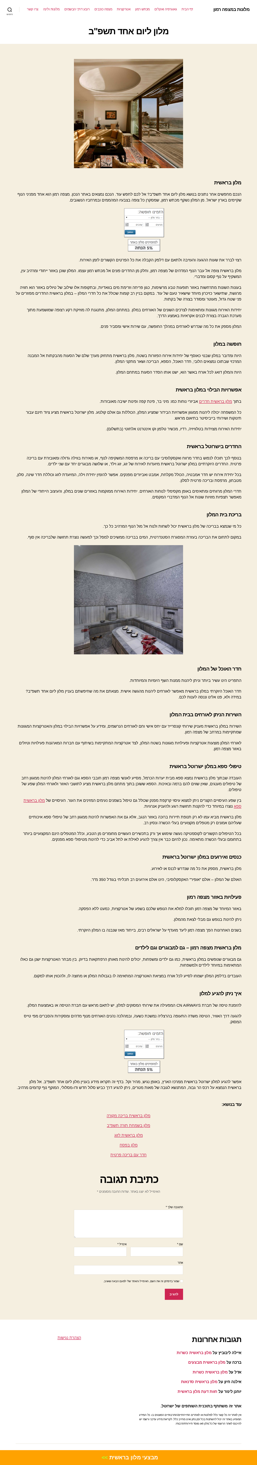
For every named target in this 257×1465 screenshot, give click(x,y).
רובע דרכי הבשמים (77, 9)
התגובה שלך (174, 1207)
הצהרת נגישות (69, 1337)
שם (180, 1244)
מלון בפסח (129, 1145)
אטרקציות (123, 9)
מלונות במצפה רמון (231, 9)
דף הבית (187, 9)
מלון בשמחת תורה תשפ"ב (128, 1125)
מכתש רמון (142, 9)
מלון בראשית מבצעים (206, 1362)
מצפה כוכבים (103, 9)
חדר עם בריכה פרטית (128, 1155)
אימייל (122, 1244)
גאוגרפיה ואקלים (165, 9)
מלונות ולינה (51, 9)
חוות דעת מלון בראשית (197, 1391)
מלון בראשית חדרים (215, 401)
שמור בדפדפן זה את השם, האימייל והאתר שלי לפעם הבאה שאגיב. (141, 1281)
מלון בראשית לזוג (128, 1135)
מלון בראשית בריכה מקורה (128, 1115)
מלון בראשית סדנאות (199, 1382)
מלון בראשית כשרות (194, 1353)
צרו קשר (32, 9)
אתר (180, 1262)
